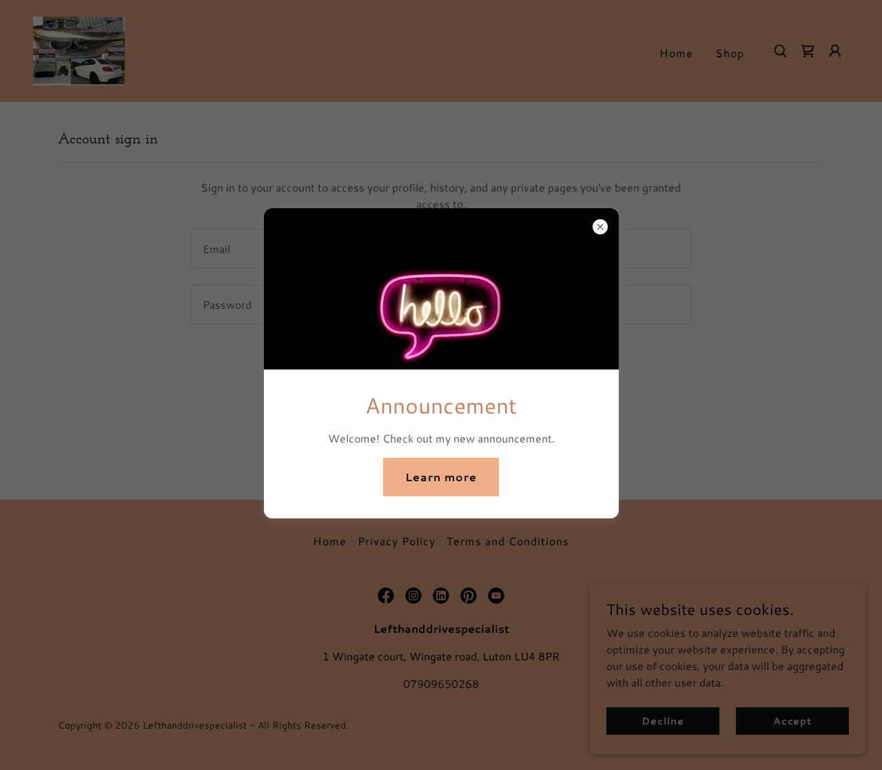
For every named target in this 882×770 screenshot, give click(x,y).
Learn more (441, 477)
